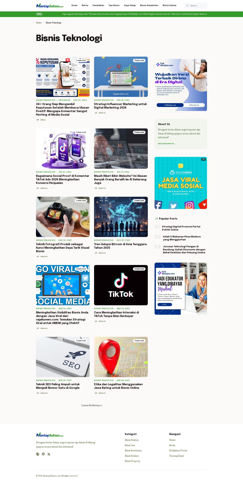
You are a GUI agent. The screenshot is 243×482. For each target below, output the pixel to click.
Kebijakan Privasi (178, 451)
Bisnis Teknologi (45, 100)
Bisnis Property (132, 461)
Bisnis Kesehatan (149, 5)
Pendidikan (98, 5)
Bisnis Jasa (130, 445)
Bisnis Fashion (132, 440)
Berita (85, 5)
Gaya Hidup (130, 5)
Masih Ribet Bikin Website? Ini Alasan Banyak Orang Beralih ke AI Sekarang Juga (120, 180)
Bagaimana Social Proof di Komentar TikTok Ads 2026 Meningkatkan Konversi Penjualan (62, 180)
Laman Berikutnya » (91, 405)
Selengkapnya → (167, 144)
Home (74, 5)
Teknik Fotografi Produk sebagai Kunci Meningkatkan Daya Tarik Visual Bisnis (62, 248)
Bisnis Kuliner (169, 5)
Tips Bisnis (114, 5)
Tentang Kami (176, 456)
